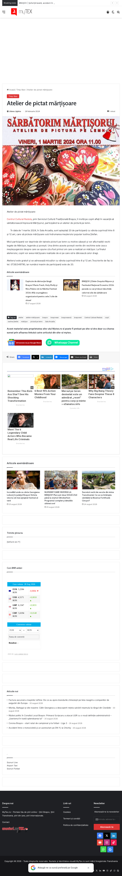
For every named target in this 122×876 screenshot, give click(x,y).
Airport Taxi (12, 765)
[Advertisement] (61, 47)
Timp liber (20, 90)
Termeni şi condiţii (71, 818)
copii (107, 317)
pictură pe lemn (36, 321)
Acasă (12, 90)
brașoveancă (66, 317)
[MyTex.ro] (23, 12)
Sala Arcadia (50, 321)
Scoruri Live (12, 762)
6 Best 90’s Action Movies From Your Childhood (45, 394)
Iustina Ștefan (13, 321)
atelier (20, 317)
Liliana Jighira (15, 111)
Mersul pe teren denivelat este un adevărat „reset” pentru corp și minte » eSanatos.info (74, 398)
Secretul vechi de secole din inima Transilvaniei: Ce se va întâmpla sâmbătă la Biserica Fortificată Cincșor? (98, 496)
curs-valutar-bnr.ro (21, 654)
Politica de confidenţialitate (75, 825)
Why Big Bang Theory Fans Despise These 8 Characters (101, 394)
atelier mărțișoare (33, 317)
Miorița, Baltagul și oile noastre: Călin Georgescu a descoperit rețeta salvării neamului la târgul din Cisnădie (60, 708)
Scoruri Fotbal (13, 768)
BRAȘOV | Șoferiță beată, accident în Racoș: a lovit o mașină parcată (50, 3)
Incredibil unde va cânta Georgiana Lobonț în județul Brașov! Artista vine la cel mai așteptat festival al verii (23, 496)
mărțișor (24, 321)
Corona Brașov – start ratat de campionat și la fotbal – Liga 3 (38, 723)
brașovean (55, 317)
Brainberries (20, 405)
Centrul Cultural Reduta (19, 219)
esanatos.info (74, 408)
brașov (45, 317)
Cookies (67, 812)
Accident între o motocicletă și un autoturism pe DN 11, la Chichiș (40, 728)
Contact (6, 822)
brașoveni (78, 317)
